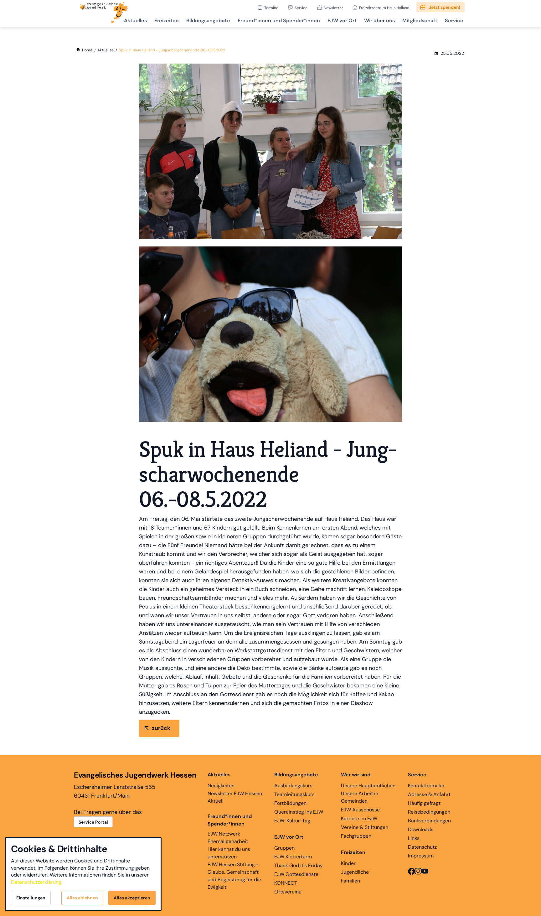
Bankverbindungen (429, 820)
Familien (350, 880)
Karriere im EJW (359, 818)
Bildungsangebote (208, 20)
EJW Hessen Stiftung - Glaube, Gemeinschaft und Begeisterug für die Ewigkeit (234, 875)
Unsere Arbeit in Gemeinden (359, 797)
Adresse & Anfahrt (429, 794)
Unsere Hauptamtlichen (368, 785)
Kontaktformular (426, 785)
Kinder (348, 863)
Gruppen (284, 848)
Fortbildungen (290, 803)
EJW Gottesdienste (296, 874)
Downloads (420, 829)
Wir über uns (379, 20)
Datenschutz (422, 847)
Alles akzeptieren (132, 898)
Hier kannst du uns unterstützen (229, 853)
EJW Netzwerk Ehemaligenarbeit (228, 838)
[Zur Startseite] (104, 13)
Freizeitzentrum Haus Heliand (384, 7)
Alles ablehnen (82, 898)
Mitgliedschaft (419, 20)
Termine (271, 7)
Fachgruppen (356, 836)
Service (301, 7)
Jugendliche (355, 872)
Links (414, 838)
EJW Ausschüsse (360, 809)
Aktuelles (135, 20)
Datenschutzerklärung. (36, 882)
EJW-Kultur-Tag (292, 820)
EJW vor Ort (342, 20)
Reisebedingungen (429, 812)
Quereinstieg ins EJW (298, 812)
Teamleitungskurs (294, 794)
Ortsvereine (287, 891)
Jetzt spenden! (444, 7)
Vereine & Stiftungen (364, 827)
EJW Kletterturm (293, 856)
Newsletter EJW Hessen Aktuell (235, 797)
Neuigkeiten (221, 785)
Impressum (421, 855)
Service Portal (93, 822)
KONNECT (285, 883)
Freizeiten (166, 20)
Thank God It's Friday (298, 865)
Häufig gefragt (424, 803)
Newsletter (333, 7)
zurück (161, 728)
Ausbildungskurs (293, 785)
